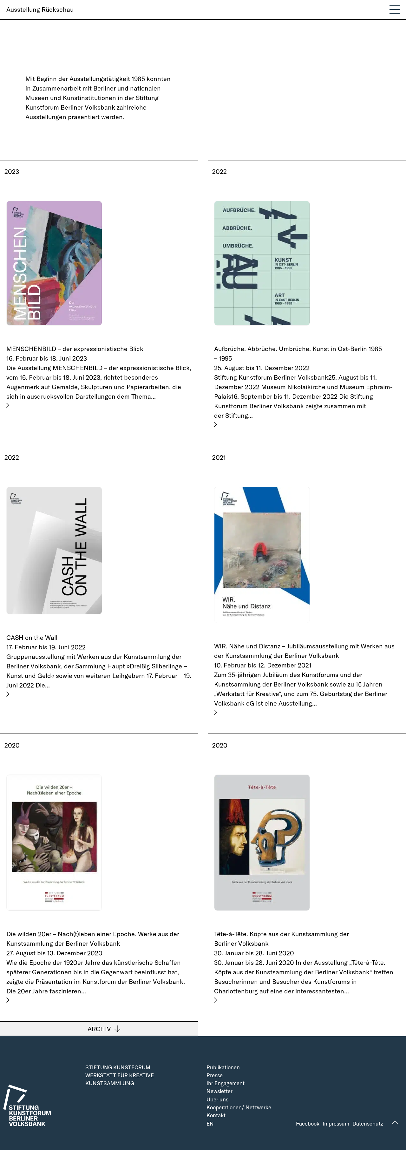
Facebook (307, 1123)
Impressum (336, 1123)
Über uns (217, 1099)
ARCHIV (99, 1029)
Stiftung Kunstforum (117, 1067)
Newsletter (219, 1091)
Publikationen (223, 1067)
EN (210, 1123)
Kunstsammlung (109, 1083)
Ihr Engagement (225, 1083)
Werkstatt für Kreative (119, 1075)
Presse (214, 1075)
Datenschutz (367, 1123)
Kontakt (216, 1115)
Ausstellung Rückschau (40, 9)
